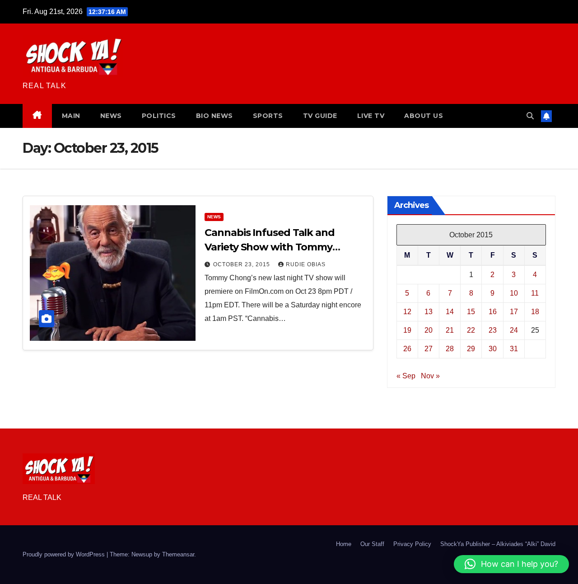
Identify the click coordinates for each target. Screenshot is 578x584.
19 (407, 330)
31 (514, 349)
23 (493, 330)
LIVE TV (371, 116)
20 (428, 330)
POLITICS (159, 116)
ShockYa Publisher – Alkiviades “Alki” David (497, 544)
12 (407, 312)
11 (535, 293)
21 (450, 330)
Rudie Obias (306, 264)
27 (428, 349)
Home (343, 544)
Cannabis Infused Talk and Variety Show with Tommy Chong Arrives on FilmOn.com (277, 247)
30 (493, 349)
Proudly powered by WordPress (65, 554)
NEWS (111, 116)
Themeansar (178, 554)
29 (471, 349)
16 (493, 312)
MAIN (71, 116)
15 (471, 312)
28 (450, 349)
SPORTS (268, 116)
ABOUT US (423, 116)
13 (428, 312)
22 (471, 330)
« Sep (405, 376)
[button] (530, 116)
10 (514, 293)
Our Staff (372, 544)
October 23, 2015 (242, 264)
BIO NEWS (214, 116)
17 (514, 312)
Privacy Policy (412, 544)
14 (450, 312)
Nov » (430, 376)
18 (535, 312)
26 (407, 349)
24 (514, 330)
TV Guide (320, 116)
